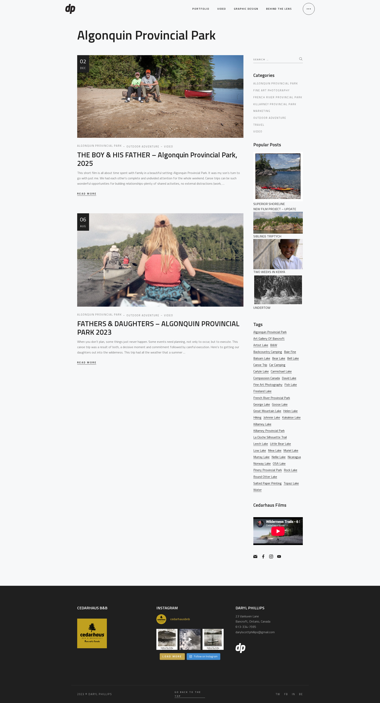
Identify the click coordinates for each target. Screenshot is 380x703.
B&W (273, 345)
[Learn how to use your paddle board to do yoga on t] (167, 639)
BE (301, 694)
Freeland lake (262, 391)
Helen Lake (290, 411)
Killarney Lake (262, 424)
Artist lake (260, 345)
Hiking (257, 417)
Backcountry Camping (267, 352)
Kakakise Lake (291, 417)
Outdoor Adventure (269, 118)
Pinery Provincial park (267, 470)
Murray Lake (261, 457)
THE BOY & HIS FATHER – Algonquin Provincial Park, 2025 (157, 159)
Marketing (261, 111)
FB (286, 694)
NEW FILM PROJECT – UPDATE (274, 209)
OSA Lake (279, 463)
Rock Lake (290, 470)
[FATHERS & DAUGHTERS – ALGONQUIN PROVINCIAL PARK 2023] (160, 259)
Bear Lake (278, 358)
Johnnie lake (271, 417)
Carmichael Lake (281, 371)
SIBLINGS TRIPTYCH (267, 236)
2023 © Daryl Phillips (94, 694)
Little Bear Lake (280, 444)
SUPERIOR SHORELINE (269, 203)
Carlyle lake (261, 371)
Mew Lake (274, 450)
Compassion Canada (266, 378)
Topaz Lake (291, 483)
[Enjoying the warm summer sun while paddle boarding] (190, 639)
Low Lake (259, 450)
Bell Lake (293, 358)
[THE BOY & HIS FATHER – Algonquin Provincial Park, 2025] (160, 96)
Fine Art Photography (271, 90)
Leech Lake (260, 444)
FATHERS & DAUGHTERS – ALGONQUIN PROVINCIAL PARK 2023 (158, 327)
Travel (258, 125)
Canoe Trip (260, 365)
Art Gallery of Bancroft (269, 338)
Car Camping (277, 365)
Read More (87, 194)
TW (278, 694)
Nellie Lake (279, 457)
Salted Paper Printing (267, 483)
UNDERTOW (261, 307)
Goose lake (280, 404)
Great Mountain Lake (267, 411)
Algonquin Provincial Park (275, 83)
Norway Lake (262, 463)
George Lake (261, 404)
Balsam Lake (261, 358)
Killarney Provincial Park (274, 104)
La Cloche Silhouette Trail (270, 437)
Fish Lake (290, 385)
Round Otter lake (265, 477)
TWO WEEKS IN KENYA (269, 271)
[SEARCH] (301, 59)
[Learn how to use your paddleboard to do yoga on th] (213, 639)
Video (257, 131)
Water (257, 490)
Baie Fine (290, 352)
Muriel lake (290, 450)
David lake (289, 378)
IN (293, 694)
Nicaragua (294, 457)
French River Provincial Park (277, 97)
